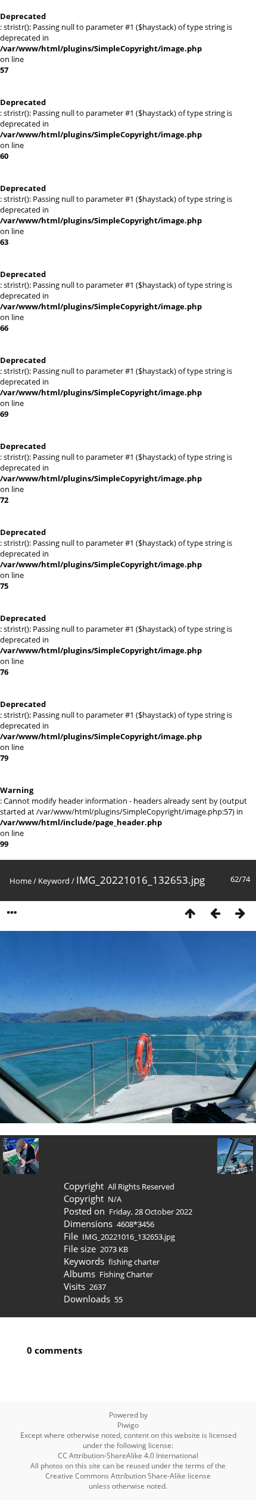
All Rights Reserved (141, 1186)
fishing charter (134, 1261)
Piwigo (128, 1425)
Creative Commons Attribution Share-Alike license (128, 1476)
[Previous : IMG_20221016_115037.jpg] (214, 913)
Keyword (54, 880)
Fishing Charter (126, 1274)
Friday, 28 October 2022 (150, 1211)
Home (21, 880)
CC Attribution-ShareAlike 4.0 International (128, 1455)
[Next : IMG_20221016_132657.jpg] (239, 913)
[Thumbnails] (189, 913)
